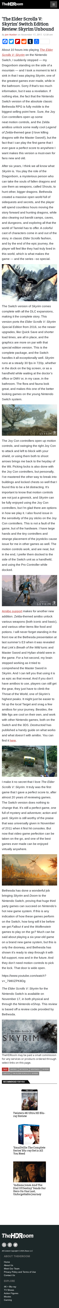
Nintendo (35, 1069)
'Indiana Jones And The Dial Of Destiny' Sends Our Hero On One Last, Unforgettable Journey (29, 1190)
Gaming (8, 1300)
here (13, 740)
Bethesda (24, 1069)
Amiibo (13, 1069)
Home (7, 1262)
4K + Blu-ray (10, 1286)
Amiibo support (12, 611)
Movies (7, 1296)
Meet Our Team (12, 1268)
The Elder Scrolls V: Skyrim (25, 1073)
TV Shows (9, 1290)
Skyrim (45, 1069)
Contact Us (9, 1275)
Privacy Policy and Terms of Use (20, 1272)
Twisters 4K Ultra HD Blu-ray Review (29, 1115)
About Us (8, 1265)
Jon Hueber (11, 34)
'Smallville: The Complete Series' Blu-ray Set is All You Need (29, 1150)
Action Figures (11, 1293)
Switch (6, 1073)
